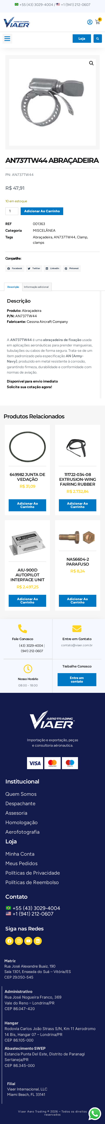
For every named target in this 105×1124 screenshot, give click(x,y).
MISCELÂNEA (44, 230)
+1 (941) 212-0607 (33, 914)
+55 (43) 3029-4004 (37, 908)
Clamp (82, 237)
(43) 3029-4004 (31, 646)
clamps (38, 242)
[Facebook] (9, 941)
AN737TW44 (64, 237)
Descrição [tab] (13, 287)
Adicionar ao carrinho (42, 211)
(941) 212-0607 (32, 651)
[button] (7, 39)
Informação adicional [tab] (36, 287)
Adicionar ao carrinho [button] (27, 505)
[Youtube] (28, 941)
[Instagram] (19, 941)
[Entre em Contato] (76, 628)
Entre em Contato (76, 639)
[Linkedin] (38, 941)
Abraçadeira (42, 237)
